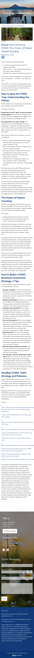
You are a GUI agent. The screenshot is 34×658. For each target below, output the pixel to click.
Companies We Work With (18, 30)
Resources (4, 33)
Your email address (13, 569)
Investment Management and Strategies (13, 26)
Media (3, 37)
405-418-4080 (9, 541)
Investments (6, 54)
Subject (9, 575)
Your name (10, 563)
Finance (12, 54)
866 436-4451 (14, 543)
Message (10, 582)
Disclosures (4, 45)
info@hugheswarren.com (12, 545)
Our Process (5, 30)
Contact (3, 41)
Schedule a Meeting (10, 531)
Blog (8, 37)
